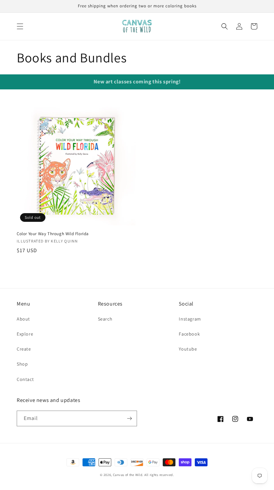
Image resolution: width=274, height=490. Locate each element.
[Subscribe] (129, 418)
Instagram (190, 319)
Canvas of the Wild (128, 475)
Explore (25, 334)
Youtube (188, 349)
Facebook (189, 334)
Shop (22, 364)
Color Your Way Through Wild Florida (53, 233)
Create (24, 349)
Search (105, 319)
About (23, 319)
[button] (20, 26)
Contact (25, 379)
